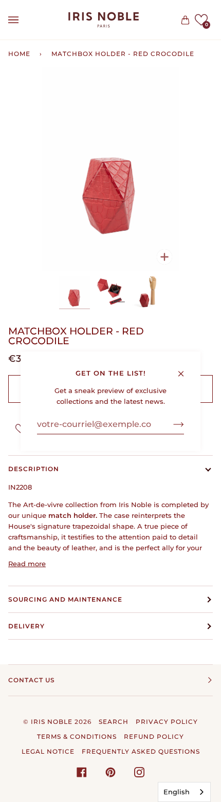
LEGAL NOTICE (48, 751)
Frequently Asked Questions (141, 751)
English (176, 792)
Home (19, 54)
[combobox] (184, 792)
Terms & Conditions (77, 736)
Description (33, 469)
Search (113, 721)
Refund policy (154, 736)
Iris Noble (51, 721)
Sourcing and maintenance (65, 599)
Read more (27, 563)
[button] (201, 19)
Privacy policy (167, 721)
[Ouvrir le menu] (23, 20)
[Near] (185, 368)
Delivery (26, 626)
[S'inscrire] (170, 424)
